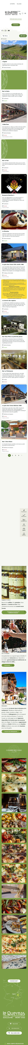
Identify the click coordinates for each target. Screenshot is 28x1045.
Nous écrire (15, 1023)
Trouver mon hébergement (10, 731)
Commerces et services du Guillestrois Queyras (13, 612)
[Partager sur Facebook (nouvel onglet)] (2, 31)
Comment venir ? (14, 981)
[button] (20, 13)
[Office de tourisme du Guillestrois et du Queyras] (11, 13)
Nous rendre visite (15, 1033)
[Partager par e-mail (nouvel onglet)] (9, 31)
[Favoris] (23, 13)
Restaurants (7, 665)
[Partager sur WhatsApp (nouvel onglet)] (5, 31)
